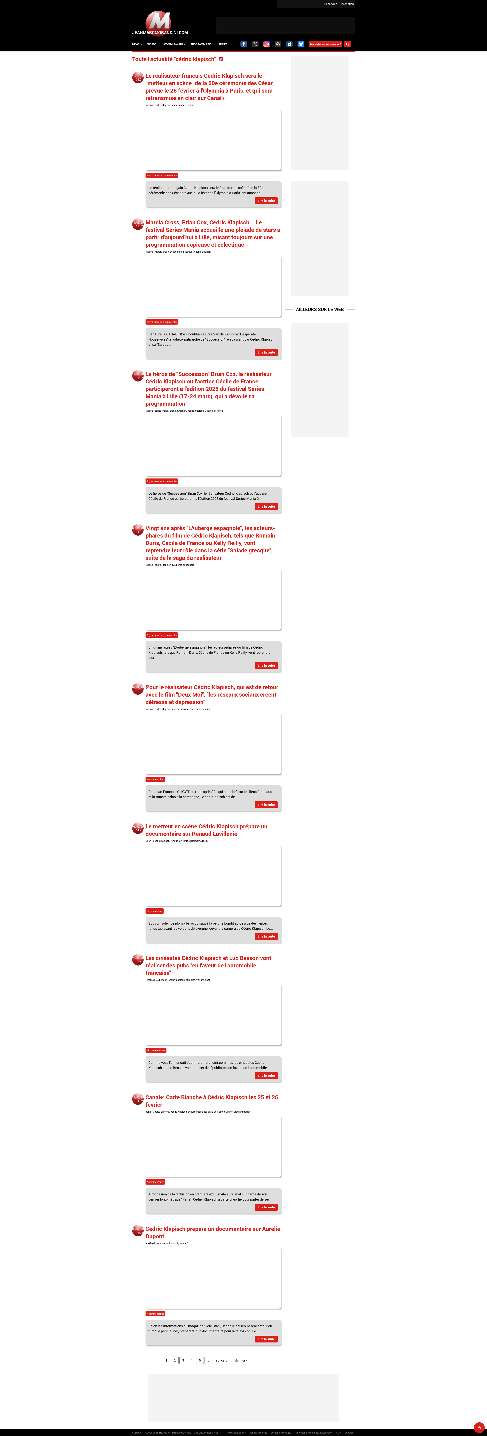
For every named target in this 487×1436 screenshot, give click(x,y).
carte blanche (161, 1111)
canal (175, 105)
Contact (349, 1432)
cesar (191, 105)
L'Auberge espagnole (183, 564)
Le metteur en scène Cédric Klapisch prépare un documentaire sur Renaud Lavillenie (206, 830)
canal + (149, 1111)
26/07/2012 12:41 (139, 960)
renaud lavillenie (179, 840)
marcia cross (162, 251)
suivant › (222, 1360)
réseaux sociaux (203, 709)
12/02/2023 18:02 (139, 376)
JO (206, 840)
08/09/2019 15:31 (139, 689)
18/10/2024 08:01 (139, 77)
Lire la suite (266, 200)
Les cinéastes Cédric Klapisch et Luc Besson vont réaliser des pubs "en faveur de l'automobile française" (208, 965)
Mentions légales (237, 1432)
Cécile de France (214, 410)
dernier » (241, 1360)
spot (207, 980)
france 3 (184, 1243)
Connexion (330, 4)
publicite (190, 980)
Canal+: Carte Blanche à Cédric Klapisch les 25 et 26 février (212, 1100)
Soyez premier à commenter (161, 175)
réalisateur (187, 709)
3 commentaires (155, 779)
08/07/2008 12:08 (139, 1230)
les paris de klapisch (215, 1111)
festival (189, 251)
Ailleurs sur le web (320, 309)
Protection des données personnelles (314, 1432)
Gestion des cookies (281, 1432)
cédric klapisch (163, 105)
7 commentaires (155, 1313)
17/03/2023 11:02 (139, 224)
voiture (200, 980)
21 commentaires (156, 1050)
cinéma (176, 709)
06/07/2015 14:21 (139, 828)
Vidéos (152, 44)
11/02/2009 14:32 (139, 1099)
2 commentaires (155, 1182)
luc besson (161, 980)
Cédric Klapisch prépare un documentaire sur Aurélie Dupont (213, 1232)
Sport (148, 840)
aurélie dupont (153, 1243)
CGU (338, 1432)
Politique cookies (258, 1432)
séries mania (177, 251)
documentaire (196, 840)
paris (230, 1111)
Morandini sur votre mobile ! (325, 44)
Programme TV (200, 44)
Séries (222, 44)
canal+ (182, 105)
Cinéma (150, 980)
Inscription (347, 4)
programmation (178, 410)
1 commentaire (154, 911)
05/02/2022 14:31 (139, 530)
